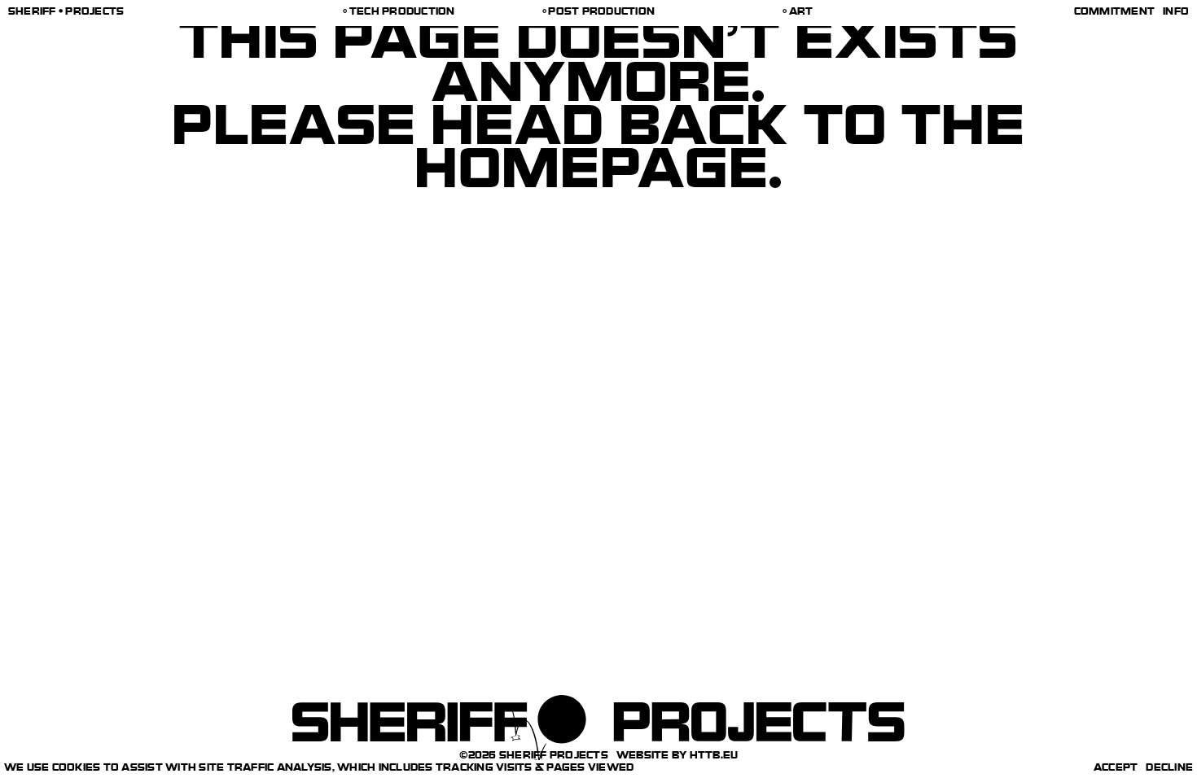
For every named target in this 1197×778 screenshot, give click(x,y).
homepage (591, 176)
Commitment (1114, 13)
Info (1176, 13)
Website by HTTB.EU (677, 756)
